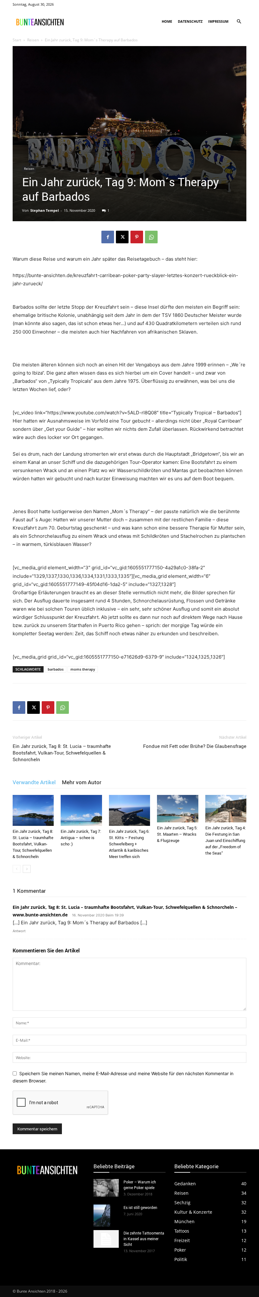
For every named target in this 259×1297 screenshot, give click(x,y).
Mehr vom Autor (81, 782)
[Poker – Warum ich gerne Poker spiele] (106, 1188)
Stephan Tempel (44, 210)
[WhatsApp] (151, 237)
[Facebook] (107, 237)
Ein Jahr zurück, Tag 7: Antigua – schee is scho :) (81, 837)
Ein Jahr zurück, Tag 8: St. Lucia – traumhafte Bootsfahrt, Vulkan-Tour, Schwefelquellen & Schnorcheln (62, 752)
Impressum (218, 21)
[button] (238, 22)
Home (167, 21)
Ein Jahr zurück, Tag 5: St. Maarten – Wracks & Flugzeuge (177, 834)
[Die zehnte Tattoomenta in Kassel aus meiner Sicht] (106, 1239)
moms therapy (82, 669)
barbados (55, 669)
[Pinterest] (136, 237)
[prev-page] (17, 869)
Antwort (19, 931)
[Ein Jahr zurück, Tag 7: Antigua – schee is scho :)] (81, 810)
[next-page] (27, 869)
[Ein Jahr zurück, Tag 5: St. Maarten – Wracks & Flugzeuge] (177, 808)
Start (17, 40)
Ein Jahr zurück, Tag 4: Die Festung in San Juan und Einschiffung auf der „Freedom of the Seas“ (225, 840)
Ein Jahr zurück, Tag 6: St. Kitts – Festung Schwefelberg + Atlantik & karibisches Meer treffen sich (129, 843)
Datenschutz (190, 21)
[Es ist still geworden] (106, 1216)
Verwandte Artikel (34, 782)
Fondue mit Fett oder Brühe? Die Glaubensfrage (194, 746)
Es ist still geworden (140, 1207)
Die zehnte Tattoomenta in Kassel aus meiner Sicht (143, 1238)
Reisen (33, 40)
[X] (122, 237)
